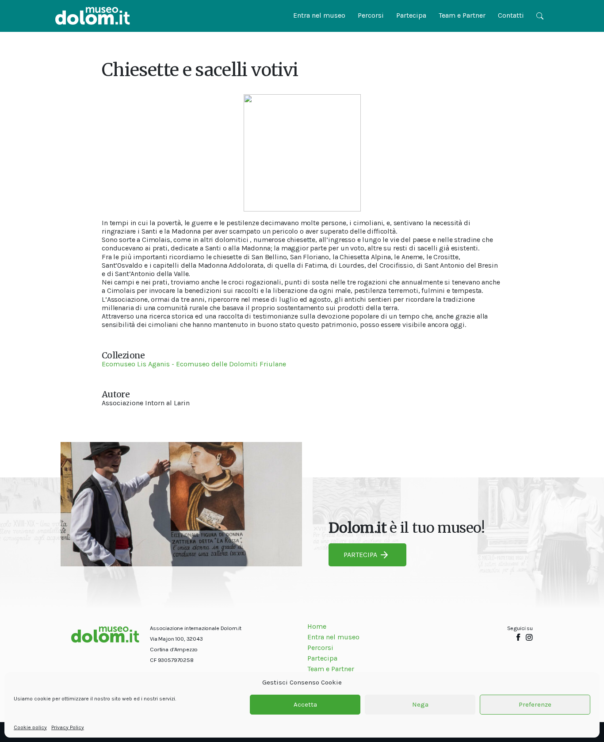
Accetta (305, 705)
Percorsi (371, 15)
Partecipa (411, 15)
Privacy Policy (67, 727)
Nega (420, 705)
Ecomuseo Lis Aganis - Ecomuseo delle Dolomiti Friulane (194, 364)
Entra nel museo (319, 15)
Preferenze (535, 705)
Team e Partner (462, 15)
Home (316, 626)
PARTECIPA (360, 554)
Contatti (511, 15)
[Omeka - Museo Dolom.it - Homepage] (92, 16)
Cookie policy (30, 727)
